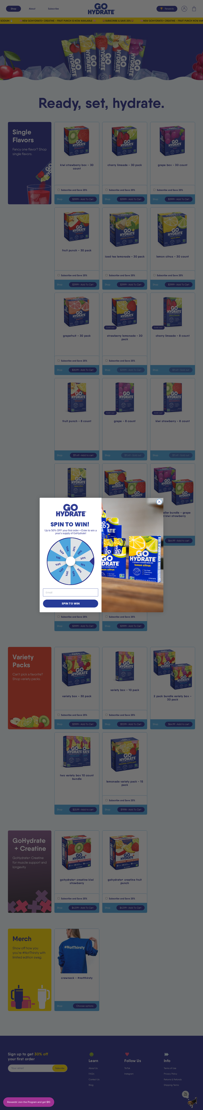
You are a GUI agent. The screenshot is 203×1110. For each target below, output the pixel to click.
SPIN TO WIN (71, 603)
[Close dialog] (159, 502)
